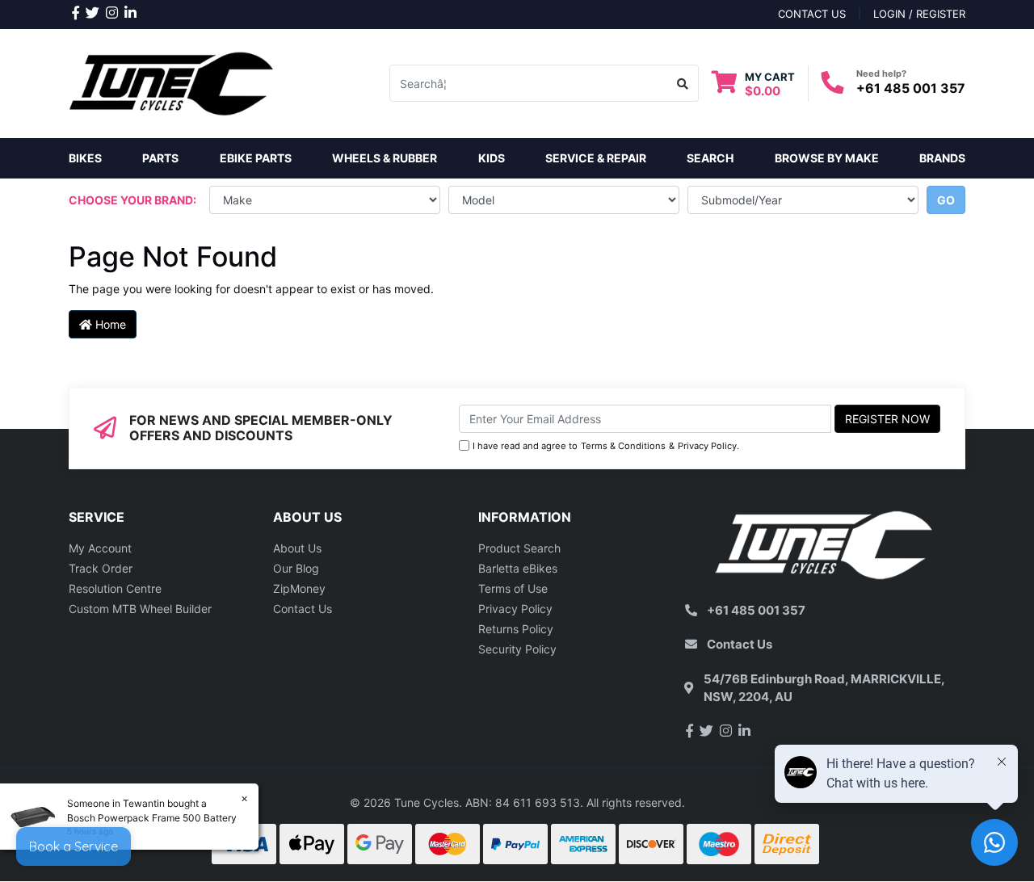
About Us (297, 548)
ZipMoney (299, 588)
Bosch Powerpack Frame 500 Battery (152, 818)
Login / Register (919, 13)
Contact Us (302, 608)
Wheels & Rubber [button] (384, 158)
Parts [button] (160, 158)
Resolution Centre (115, 588)
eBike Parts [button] (256, 158)
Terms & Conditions (623, 446)
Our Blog (296, 568)
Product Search (519, 548)
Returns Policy (515, 629)
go (946, 200)
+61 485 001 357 (910, 88)
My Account (100, 548)
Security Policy (517, 649)
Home (109, 324)
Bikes (85, 158)
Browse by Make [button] (827, 158)
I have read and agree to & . (606, 446)
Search (710, 158)
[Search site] (683, 83)
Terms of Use (513, 588)
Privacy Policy (707, 446)
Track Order (100, 568)
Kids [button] (491, 158)
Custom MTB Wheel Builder (140, 608)
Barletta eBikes (517, 568)
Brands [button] (942, 158)
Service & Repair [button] (595, 158)
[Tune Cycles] (172, 82)
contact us (812, 13)
